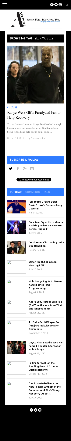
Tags (47, 192)
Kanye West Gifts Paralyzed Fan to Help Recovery (34, 115)
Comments (32, 192)
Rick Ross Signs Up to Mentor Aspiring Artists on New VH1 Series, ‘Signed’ (46, 225)
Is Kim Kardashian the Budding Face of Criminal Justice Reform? (44, 366)
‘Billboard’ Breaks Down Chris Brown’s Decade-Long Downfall (45, 205)
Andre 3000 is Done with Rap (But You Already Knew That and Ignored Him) (45, 305)
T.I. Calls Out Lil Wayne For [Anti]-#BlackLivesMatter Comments (44, 325)
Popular (16, 192)
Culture (12, 107)
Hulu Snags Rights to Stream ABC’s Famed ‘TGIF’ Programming (45, 285)
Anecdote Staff (38, 138)
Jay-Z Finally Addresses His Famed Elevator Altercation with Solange (45, 346)
